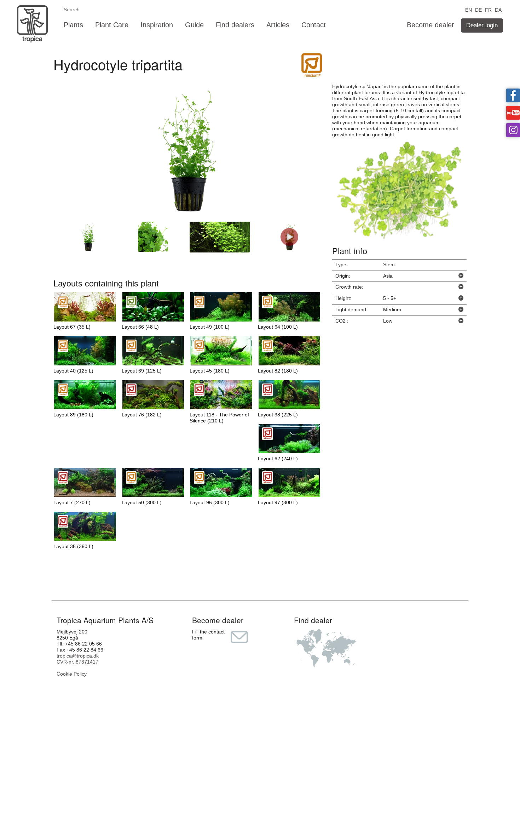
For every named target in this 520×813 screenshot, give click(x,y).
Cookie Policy (72, 674)
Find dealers (235, 25)
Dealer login (482, 25)
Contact (313, 25)
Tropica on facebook (513, 95)
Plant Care (111, 25)
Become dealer (430, 25)
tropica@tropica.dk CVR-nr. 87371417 (78, 659)
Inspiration (156, 25)
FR (488, 9)
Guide (194, 25)
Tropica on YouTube (513, 113)
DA (498, 9)
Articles (277, 25)
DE (478, 9)
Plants (73, 25)
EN (468, 9)
